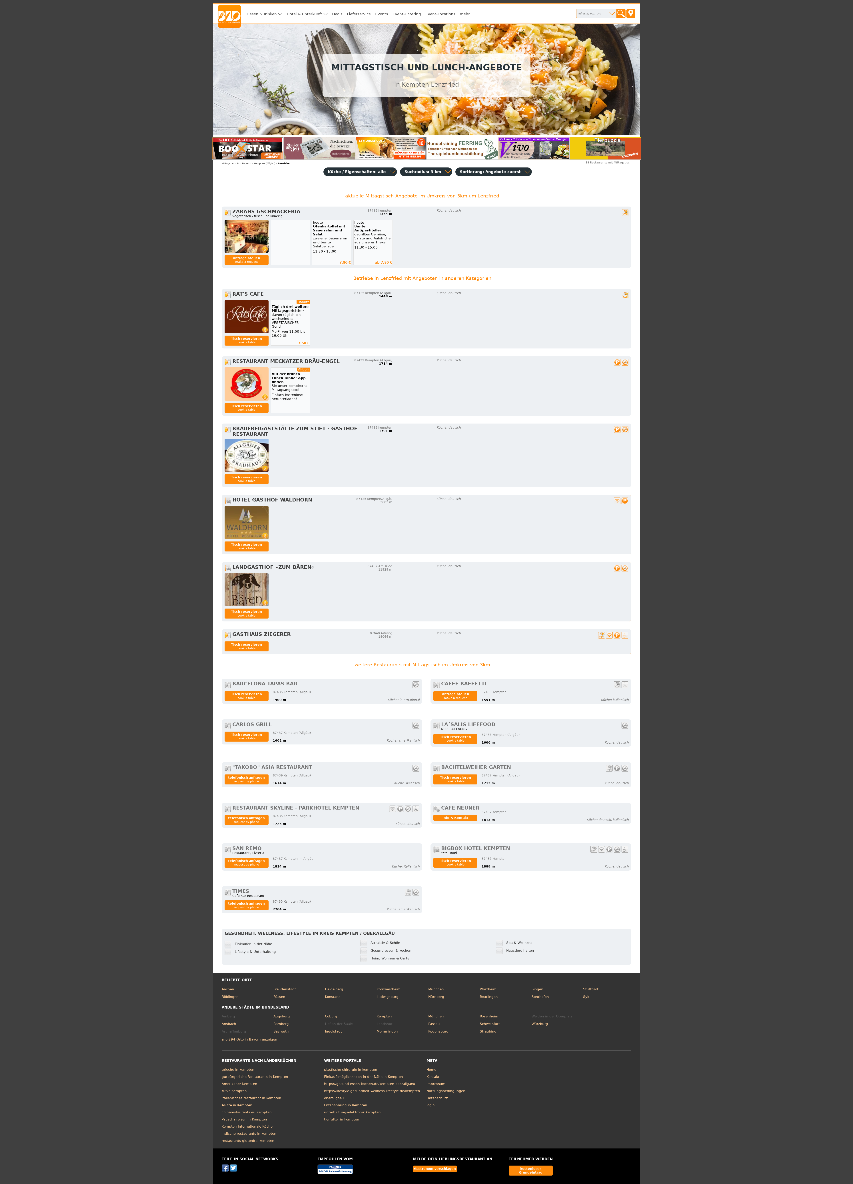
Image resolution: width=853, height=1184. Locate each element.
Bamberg (281, 1024)
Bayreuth (281, 1031)
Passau (434, 1024)
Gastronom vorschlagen (435, 1168)
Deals (337, 14)
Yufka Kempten (234, 1091)
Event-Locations (440, 14)
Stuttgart (590, 989)
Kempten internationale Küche (247, 1126)
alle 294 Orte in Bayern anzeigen (249, 1039)
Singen (537, 989)
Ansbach (229, 1024)
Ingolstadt (333, 1031)
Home (431, 1070)
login (430, 1105)
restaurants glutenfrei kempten (248, 1141)
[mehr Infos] (247, 236)
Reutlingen (489, 997)
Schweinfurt (490, 1024)
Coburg (331, 1016)
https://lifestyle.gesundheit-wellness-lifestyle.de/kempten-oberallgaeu (372, 1094)
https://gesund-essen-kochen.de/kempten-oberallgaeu (369, 1084)
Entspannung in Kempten (345, 1105)
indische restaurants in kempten (249, 1134)
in (230, 163)
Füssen (279, 997)
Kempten (384, 1016)
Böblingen (230, 997)
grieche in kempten (238, 1070)
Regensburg (438, 1031)
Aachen (228, 989)
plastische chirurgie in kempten (350, 1070)
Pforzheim (488, 989)
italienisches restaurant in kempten (251, 1098)
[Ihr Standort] (630, 13)
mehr (465, 14)
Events (381, 14)
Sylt (586, 997)
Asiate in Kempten (237, 1105)
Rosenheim (489, 1016)
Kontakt (432, 1077)
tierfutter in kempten (341, 1119)
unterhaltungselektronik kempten (352, 1112)
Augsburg (281, 1016)
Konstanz (332, 997)
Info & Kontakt (455, 818)
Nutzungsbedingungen (445, 1091)
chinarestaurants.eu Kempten (247, 1112)
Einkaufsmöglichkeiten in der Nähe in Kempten (363, 1077)
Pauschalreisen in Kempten (244, 1119)
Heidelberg (334, 989)
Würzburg (540, 1024)
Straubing (488, 1031)
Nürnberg (436, 997)
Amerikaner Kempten (239, 1084)
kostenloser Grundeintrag (530, 1170)
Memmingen (387, 1031)
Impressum (435, 1084)
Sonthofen (540, 997)
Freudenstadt (284, 989)
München (436, 989)
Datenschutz (437, 1098)
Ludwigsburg (388, 997)
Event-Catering (407, 14)
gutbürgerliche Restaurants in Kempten (255, 1077)
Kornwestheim (389, 989)
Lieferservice (359, 14)
